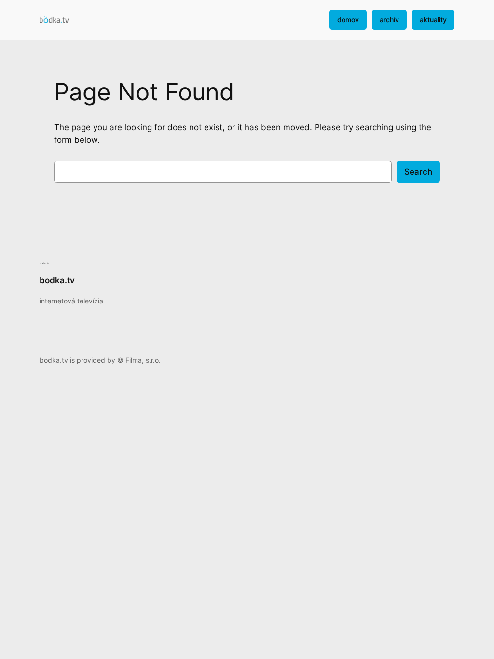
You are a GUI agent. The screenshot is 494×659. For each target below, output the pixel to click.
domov (348, 19)
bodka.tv (57, 280)
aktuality (433, 19)
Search (418, 172)
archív (389, 19)
